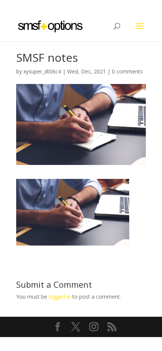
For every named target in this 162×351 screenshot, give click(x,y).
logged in (60, 296)
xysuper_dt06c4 (42, 71)
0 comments (127, 71)
